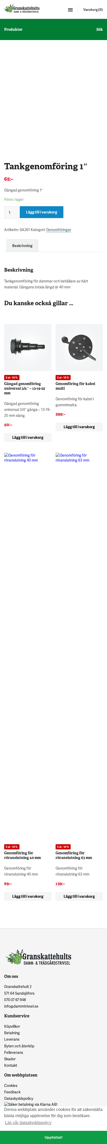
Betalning (12, 1032)
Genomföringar (58, 229)
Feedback (12, 1091)
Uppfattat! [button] (54, 1137)
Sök (99, 29)
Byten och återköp (19, 1045)
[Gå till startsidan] (21, 8)
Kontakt (10, 1065)
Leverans (11, 1039)
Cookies (10, 1085)
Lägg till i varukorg (41, 212)
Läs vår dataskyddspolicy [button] (28, 1122)
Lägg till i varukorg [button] (27, 437)
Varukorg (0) (93, 9)
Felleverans (13, 1052)
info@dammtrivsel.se (21, 1006)
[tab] (22, 245)
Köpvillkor (12, 1026)
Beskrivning (22, 245)
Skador (10, 1058)
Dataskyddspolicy (18, 1098)
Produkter (13, 29)
